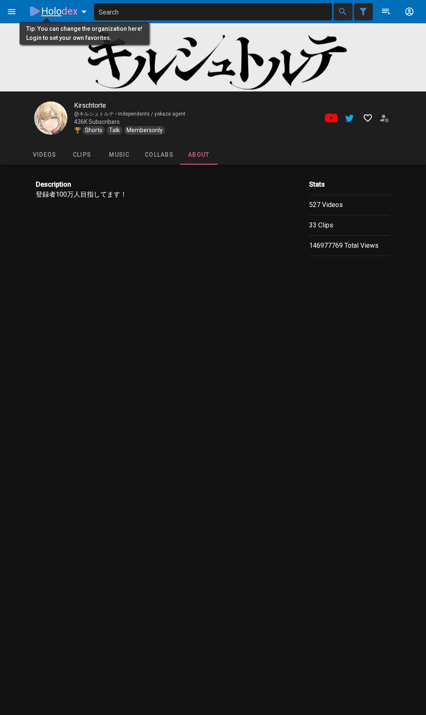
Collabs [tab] (159, 154)
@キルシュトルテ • (96, 114)
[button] (65, 11)
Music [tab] (119, 154)
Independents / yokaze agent (152, 114)
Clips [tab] (82, 154)
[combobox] (213, 11)
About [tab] (198, 154)
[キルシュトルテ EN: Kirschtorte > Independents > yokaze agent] (50, 118)
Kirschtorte (90, 105)
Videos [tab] (45, 154)
